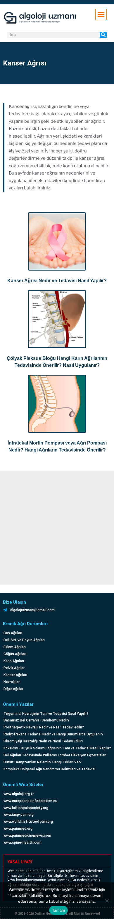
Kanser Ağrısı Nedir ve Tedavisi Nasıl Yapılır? (57, 280)
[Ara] (103, 35)
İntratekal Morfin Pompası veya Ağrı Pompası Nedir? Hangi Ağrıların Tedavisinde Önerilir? (57, 446)
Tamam (58, 910)
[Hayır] (107, 901)
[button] (101, 14)
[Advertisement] (57, 528)
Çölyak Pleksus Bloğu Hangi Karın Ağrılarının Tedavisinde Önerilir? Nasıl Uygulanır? (57, 362)
